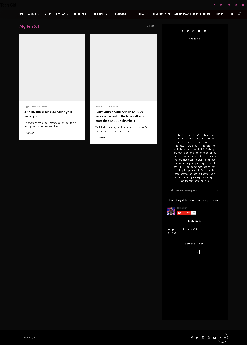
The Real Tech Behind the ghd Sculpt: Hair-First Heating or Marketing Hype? (201, 263)
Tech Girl (8, 4)
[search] (218, 191)
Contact (221, 14)
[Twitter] (221, 4)
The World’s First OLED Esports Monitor (201, 311)
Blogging (26, 107)
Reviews (60, 14)
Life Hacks (100, 14)
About (32, 14)
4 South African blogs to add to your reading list (48, 114)
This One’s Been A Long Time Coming (200, 295)
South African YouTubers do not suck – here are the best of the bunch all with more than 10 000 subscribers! (120, 116)
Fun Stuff (121, 14)
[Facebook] (214, 4)
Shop (47, 14)
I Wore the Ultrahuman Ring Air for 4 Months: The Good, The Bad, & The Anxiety (199, 279)
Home (20, 14)
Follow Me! (172, 232)
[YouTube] (243, 4)
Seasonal (44, 107)
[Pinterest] (235, 4)
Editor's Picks (35, 107)
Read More (29, 133)
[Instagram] (228, 4)
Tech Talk (80, 14)
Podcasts (142, 14)
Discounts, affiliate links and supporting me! (182, 14)
